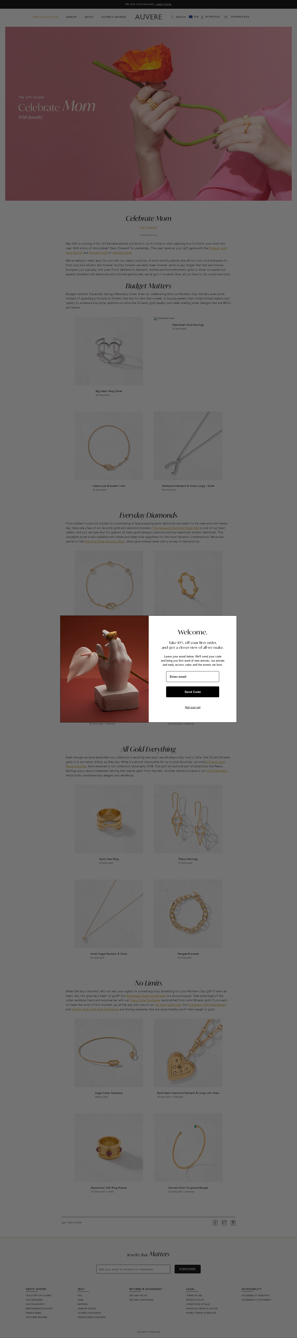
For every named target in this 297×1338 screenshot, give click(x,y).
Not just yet (192, 707)
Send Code (193, 692)
